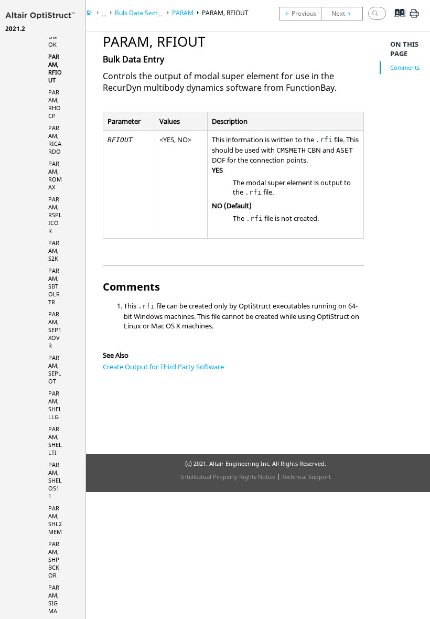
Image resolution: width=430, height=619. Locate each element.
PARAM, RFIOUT (55, 68)
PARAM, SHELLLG (55, 405)
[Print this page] (414, 17)
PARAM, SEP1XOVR (54, 329)
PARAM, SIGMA (53, 599)
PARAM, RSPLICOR (55, 214)
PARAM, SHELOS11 (55, 480)
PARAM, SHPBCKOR (53, 559)
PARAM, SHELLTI (55, 440)
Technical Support (306, 477)
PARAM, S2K (53, 250)
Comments (405, 67)
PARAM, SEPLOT (54, 369)
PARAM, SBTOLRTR (54, 286)
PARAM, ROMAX (55, 175)
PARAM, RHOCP (54, 104)
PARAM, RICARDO (54, 139)
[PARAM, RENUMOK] (300, 13)
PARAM (183, 12)
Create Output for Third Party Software (163, 366)
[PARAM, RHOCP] (344, 13)
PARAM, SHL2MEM (55, 520)
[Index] (396, 21)
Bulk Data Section (140, 12)
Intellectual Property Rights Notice (228, 477)
